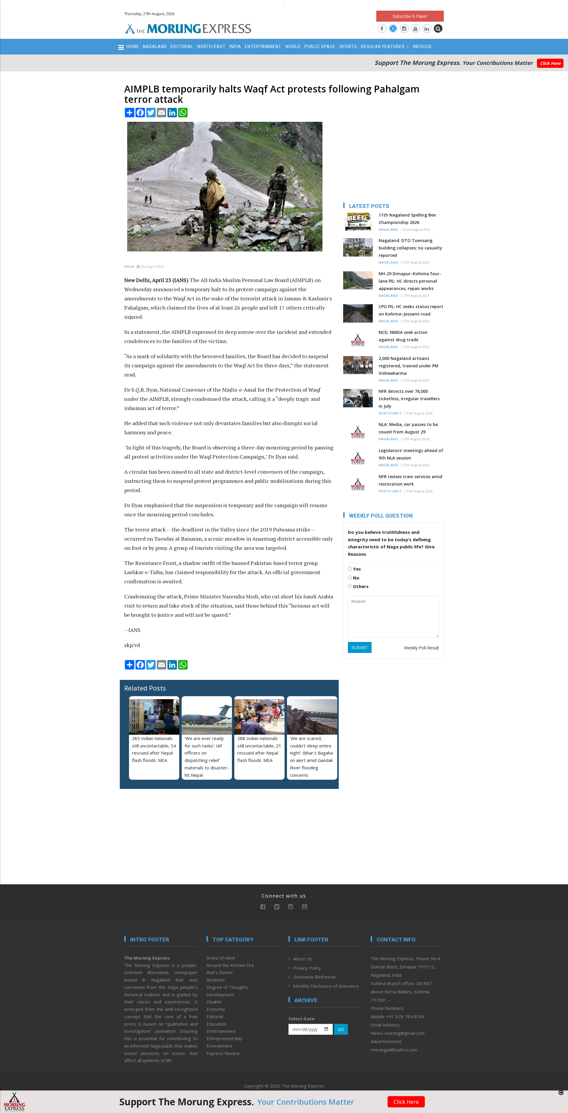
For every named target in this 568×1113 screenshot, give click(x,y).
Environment (219, 1046)
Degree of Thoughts (227, 987)
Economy (215, 1009)
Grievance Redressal (314, 977)
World (293, 46)
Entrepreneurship (224, 1038)
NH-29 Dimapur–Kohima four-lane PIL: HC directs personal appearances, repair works (410, 281)
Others (360, 586)
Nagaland (155, 46)
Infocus (422, 46)
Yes (356, 569)
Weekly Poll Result (421, 648)
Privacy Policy (307, 968)
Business (215, 980)
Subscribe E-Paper (410, 16)
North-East (211, 46)
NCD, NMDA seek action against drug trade (403, 335)
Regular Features (383, 46)
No (355, 578)
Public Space (319, 46)
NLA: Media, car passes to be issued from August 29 (408, 428)
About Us (302, 959)
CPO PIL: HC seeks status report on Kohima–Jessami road (411, 310)
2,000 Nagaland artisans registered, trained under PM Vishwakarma (408, 365)
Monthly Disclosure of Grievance (326, 986)
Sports (348, 46)
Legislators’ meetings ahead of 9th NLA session (411, 454)
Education (216, 1024)
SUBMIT (360, 647)
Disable (214, 1002)
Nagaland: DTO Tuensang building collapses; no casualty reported (410, 248)
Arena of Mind (220, 958)
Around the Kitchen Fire (230, 965)
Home (132, 46)
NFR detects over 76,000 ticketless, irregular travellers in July (409, 398)
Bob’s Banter (219, 972)
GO (341, 1029)
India (235, 46)
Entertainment (263, 46)
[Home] (188, 28)
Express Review (223, 1053)
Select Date (301, 1018)
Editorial (182, 46)
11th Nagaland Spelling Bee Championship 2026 (407, 218)
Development (220, 994)
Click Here (550, 63)
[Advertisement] (98, 600)
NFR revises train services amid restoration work (410, 480)
